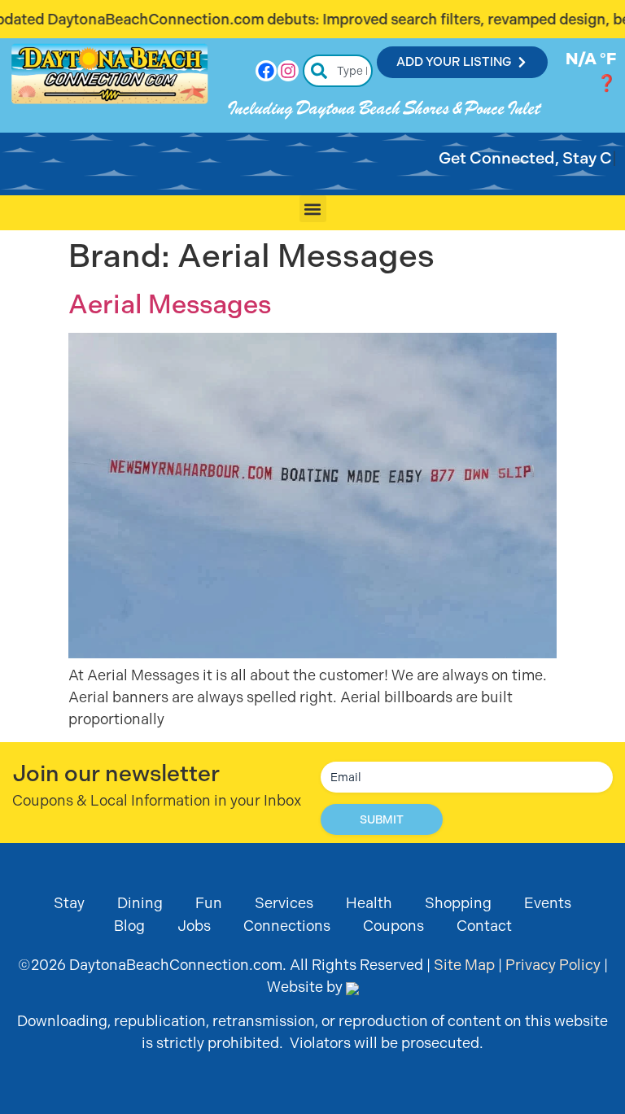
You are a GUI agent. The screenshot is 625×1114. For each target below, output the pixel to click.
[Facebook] (266, 70)
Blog (129, 925)
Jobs (194, 925)
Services (284, 902)
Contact (484, 925)
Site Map (464, 964)
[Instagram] (288, 70)
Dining (140, 902)
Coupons (393, 925)
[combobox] (338, 71)
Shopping (458, 902)
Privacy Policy (553, 964)
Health (369, 902)
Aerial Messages (169, 304)
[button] (312, 208)
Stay (69, 902)
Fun (208, 902)
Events (547, 902)
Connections (286, 925)
